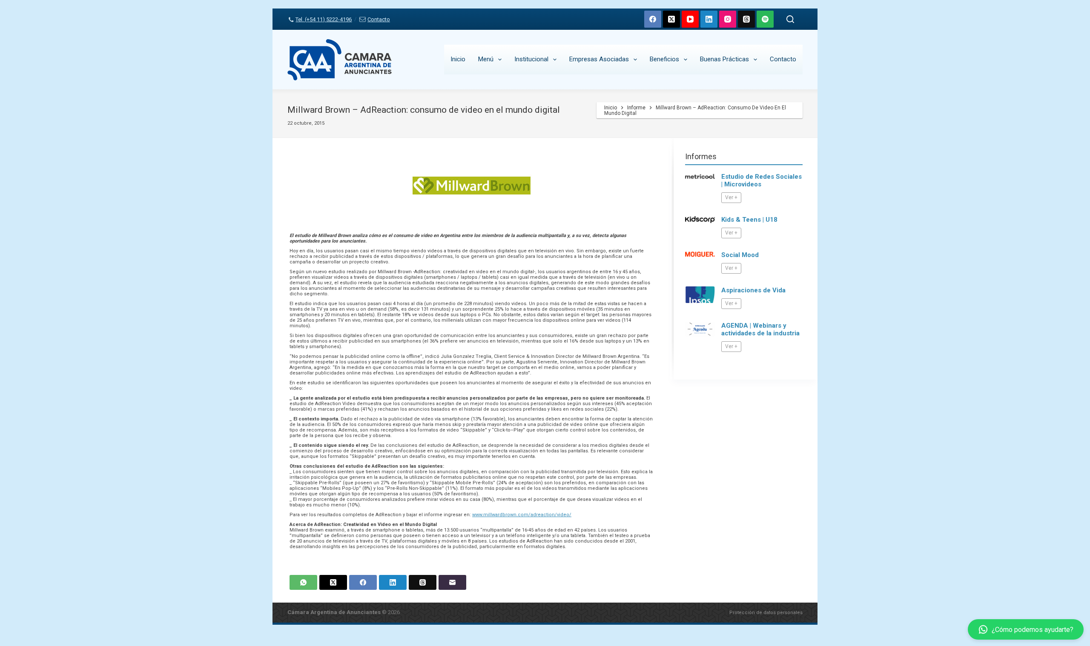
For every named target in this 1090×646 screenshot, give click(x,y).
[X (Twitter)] (671, 19)
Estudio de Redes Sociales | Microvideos (761, 180)
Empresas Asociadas (599, 59)
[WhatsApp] (303, 582)
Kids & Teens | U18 (749, 219)
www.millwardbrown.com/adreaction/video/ (521, 514)
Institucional (531, 59)
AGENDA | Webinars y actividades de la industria (760, 329)
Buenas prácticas (724, 59)
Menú (485, 59)
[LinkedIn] (708, 19)
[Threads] (746, 19)
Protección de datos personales (766, 612)
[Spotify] (765, 19)
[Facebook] (652, 19)
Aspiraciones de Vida (753, 290)
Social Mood (740, 255)
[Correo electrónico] (452, 582)
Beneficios (664, 59)
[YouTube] (690, 19)
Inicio (457, 59)
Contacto (378, 19)
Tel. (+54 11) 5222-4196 (323, 19)
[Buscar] (790, 19)
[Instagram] (727, 19)
